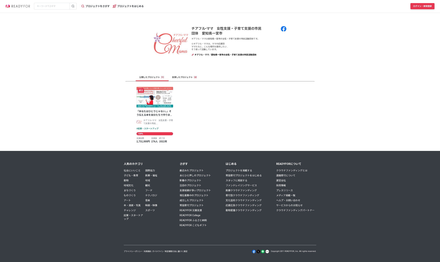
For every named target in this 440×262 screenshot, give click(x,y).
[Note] (267, 251)
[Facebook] (254, 251)
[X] (258, 251)
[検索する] (73, 6)
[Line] (263, 251)
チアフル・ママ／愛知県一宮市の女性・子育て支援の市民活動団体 (225, 55)
